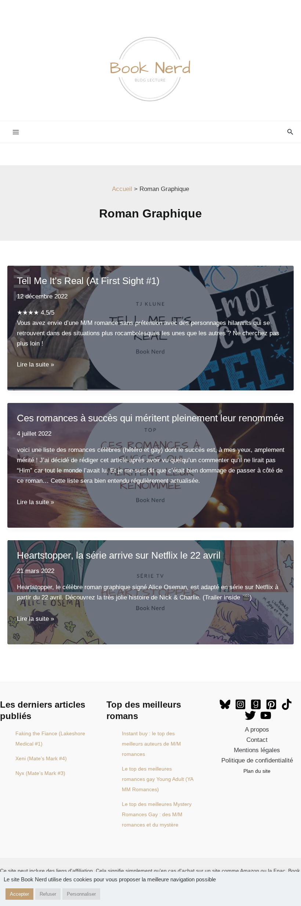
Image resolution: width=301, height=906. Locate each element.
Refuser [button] (48, 894)
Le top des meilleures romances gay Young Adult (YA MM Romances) (157, 779)
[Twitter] (250, 715)
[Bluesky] (225, 704)
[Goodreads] (255, 704)
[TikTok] (286, 704)
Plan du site (257, 771)
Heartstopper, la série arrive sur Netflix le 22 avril (119, 555)
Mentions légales (257, 750)
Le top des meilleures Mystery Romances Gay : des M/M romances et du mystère (157, 814)
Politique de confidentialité (257, 760)
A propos (257, 729)
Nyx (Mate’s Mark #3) (40, 773)
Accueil (122, 188)
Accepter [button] (19, 894)
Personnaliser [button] (81, 894)
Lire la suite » (35, 364)
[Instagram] (240, 704)
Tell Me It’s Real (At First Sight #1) (88, 280)
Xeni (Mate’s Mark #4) (41, 758)
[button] (290, 132)
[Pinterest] (271, 704)
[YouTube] (265, 715)
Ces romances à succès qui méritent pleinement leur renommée (150, 418)
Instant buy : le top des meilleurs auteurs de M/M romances (151, 743)
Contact (257, 739)
